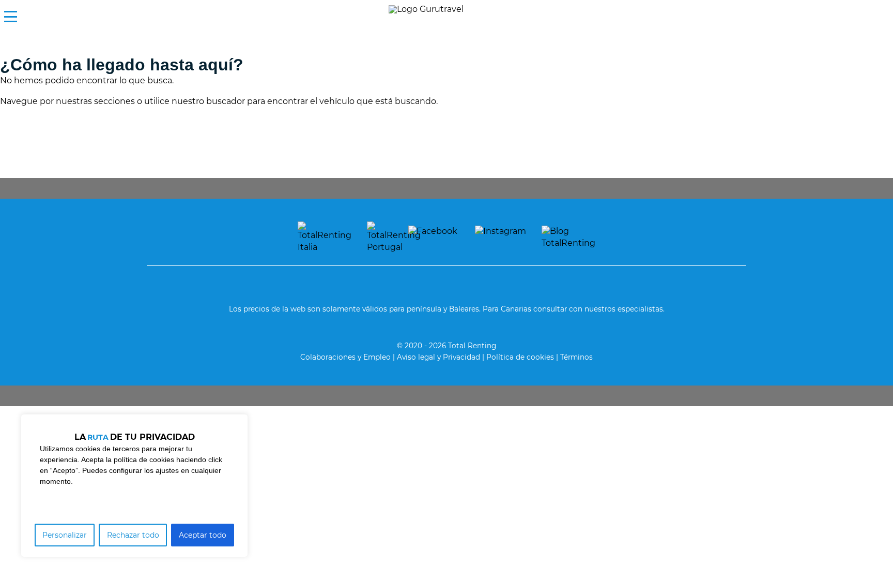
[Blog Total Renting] (568, 237)
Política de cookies (520, 357)
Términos (576, 357)
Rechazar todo (133, 535)
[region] (134, 485)
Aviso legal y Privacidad (438, 357)
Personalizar (64, 535)
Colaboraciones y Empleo (345, 357)
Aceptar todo (202, 535)
